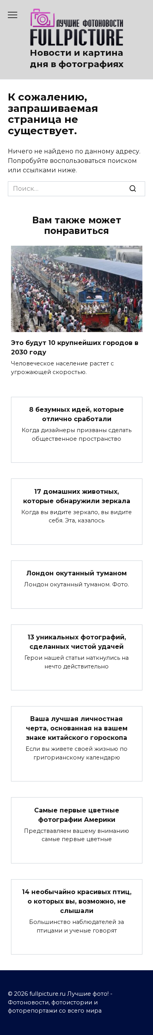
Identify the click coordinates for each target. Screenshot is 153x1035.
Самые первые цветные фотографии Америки (76, 814)
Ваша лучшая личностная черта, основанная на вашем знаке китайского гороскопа (77, 728)
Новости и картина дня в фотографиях (77, 58)
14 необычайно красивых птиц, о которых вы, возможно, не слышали (76, 901)
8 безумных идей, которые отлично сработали (76, 414)
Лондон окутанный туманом (76, 573)
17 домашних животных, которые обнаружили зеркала (76, 495)
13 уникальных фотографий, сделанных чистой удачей (76, 641)
